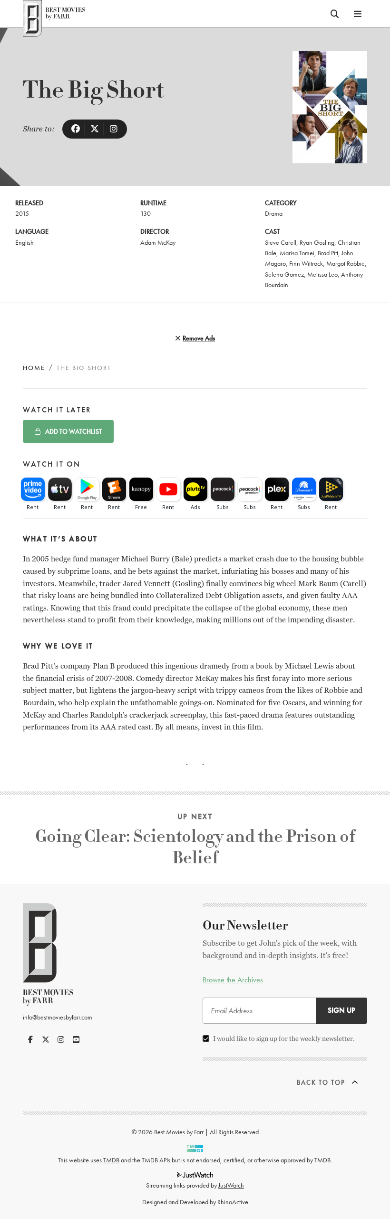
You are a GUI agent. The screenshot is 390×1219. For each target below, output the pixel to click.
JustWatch (231, 1185)
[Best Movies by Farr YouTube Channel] (76, 1039)
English (24, 242)
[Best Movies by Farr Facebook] (30, 1039)
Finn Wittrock (306, 263)
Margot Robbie (345, 263)
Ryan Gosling (317, 242)
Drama (274, 213)
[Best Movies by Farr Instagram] (60, 1039)
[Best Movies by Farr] (54, 13)
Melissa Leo (322, 274)
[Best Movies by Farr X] (45, 1039)
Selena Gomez (284, 274)
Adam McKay (158, 242)
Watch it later (57, 410)
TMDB (111, 1160)
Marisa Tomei (297, 253)
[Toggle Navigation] (357, 13)
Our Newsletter (245, 925)
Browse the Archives (233, 980)
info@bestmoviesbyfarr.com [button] (57, 1017)
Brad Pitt (328, 253)
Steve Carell (280, 242)
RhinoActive (232, 1202)
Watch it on (52, 464)
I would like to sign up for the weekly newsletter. (284, 1038)
